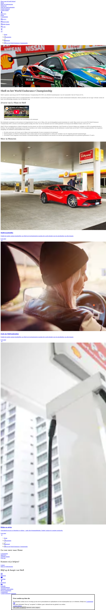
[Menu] (53, 32)
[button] (53, 17)
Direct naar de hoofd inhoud (8, 1)
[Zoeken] (53, 30)
